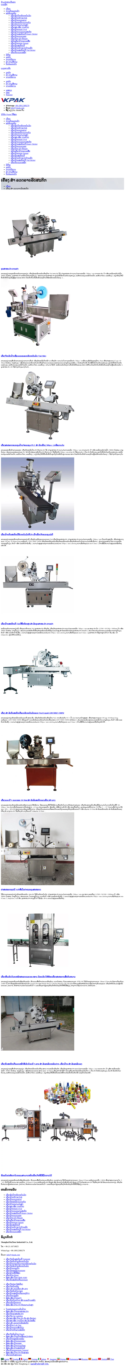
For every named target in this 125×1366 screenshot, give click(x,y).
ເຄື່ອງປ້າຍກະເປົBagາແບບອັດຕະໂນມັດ (21, 1264)
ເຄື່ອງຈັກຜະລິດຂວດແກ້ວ (21, 22)
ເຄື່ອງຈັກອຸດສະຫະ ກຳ (15, 1314)
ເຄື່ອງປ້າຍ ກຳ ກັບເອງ (19, 39)
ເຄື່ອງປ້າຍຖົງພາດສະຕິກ (15, 1330)
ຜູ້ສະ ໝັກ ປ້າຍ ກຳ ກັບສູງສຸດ (17, 1353)
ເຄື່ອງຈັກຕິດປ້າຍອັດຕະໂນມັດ (17, 1261)
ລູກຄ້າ (8, 57)
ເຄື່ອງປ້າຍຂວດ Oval (19, 29)
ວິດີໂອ (8, 55)
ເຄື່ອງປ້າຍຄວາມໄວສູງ (19, 25)
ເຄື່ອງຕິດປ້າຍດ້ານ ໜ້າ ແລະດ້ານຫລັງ (21, 1300)
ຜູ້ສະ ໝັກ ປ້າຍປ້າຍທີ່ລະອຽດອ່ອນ (19, 1336)
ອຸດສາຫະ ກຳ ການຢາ (9, 269)
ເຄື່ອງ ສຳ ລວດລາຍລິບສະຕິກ (17, 1323)
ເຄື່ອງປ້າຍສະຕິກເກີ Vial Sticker (23, 50)
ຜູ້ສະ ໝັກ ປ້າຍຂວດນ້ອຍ (16, 1346)
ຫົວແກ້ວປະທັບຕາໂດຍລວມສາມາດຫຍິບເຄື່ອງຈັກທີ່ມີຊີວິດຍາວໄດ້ (26, 1175)
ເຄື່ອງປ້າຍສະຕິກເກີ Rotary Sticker (24, 34)
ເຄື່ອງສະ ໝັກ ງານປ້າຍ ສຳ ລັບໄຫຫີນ (20, 1321)
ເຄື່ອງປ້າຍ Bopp (12, 1275)
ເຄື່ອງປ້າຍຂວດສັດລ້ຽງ (15, 1328)
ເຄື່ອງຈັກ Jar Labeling (14, 1316)
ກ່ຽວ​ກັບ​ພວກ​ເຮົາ (12, 11)
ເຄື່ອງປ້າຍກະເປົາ (12, 1268)
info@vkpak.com (17, 108)
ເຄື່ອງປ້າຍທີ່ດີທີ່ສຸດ (13, 1273)
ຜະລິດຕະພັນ (11, 13)
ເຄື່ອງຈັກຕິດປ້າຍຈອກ (14, 1291)
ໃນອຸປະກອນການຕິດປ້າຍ (16, 1309)
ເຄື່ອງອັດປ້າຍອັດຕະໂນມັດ (21, 16)
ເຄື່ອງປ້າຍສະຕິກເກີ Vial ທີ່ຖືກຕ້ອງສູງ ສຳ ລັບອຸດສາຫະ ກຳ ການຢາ (27, 624)
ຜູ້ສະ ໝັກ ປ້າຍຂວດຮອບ (16, 1341)
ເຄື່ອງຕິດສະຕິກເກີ (18, 46)
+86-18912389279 (22, 106)
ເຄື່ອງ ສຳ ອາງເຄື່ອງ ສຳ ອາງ (17, 1289)
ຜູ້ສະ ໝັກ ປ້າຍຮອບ (14, 1343)
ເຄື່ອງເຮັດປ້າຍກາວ (13, 1303)
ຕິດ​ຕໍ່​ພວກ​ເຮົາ (11, 64)
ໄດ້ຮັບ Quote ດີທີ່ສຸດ (9, 114)
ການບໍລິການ (11, 59)
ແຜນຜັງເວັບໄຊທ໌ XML (40, 1364)
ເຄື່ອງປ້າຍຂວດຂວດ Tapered (17, 1350)
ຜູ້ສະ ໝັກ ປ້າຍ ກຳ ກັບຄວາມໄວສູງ (19, 1305)
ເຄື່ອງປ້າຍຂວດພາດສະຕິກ (21, 32)
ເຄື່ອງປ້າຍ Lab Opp (13, 1325)
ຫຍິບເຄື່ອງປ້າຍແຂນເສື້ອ (20, 41)
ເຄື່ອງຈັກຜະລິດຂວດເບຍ (15, 1271)
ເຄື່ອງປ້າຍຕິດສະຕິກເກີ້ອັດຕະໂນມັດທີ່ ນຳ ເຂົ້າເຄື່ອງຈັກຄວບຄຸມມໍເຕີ (27, 534)
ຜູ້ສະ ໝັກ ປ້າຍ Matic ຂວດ (16, 1277)
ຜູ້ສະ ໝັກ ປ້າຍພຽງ (13, 1298)
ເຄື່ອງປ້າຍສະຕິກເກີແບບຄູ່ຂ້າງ (18, 1293)
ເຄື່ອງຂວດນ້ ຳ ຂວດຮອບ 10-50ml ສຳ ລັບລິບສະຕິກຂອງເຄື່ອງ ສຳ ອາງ (28, 800)
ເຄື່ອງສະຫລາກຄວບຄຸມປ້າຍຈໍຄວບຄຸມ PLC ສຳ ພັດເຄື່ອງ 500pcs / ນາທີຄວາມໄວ (32, 445)
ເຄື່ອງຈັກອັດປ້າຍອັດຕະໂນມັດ (17, 1266)
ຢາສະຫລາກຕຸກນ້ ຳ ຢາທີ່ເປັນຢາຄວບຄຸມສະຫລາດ (21, 889)
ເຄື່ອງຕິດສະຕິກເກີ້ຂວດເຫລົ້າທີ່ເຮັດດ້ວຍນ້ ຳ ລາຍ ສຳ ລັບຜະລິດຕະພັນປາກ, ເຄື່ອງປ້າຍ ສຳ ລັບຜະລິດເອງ (41, 1064)
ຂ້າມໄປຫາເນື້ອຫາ (8, 2)
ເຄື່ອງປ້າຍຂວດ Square (19, 43)
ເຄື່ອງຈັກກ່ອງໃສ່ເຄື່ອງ (14, 1284)
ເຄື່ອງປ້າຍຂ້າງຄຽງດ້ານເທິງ (21, 48)
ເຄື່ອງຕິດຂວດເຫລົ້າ (18, 52)
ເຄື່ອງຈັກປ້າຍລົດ (12, 1286)
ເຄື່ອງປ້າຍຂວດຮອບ (18, 36)
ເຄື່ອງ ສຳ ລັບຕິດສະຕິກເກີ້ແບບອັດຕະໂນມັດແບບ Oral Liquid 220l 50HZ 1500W (32, 713)
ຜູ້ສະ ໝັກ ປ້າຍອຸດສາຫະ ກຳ (17, 1311)
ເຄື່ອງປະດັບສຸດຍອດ (14, 1355)
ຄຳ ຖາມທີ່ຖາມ (11, 62)
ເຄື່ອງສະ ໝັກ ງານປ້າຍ (20, 27)
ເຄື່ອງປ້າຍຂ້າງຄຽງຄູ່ (19, 18)
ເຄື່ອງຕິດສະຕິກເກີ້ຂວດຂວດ (17, 1280)
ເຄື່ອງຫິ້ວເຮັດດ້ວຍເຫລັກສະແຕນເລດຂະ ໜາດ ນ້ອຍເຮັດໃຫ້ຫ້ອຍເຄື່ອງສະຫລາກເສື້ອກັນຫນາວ (38, 977)
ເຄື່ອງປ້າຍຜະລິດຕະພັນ (15, 1339)
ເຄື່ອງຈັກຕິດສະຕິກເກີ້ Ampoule (18, 1259)
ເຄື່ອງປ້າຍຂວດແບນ (18, 20)
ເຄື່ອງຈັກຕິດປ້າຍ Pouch (15, 1334)
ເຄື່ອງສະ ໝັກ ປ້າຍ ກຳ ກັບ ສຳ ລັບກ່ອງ (21, 1318)
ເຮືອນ (8, 9)
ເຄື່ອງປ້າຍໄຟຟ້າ (12, 1296)
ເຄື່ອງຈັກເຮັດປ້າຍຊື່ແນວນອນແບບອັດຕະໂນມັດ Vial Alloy (23, 356)
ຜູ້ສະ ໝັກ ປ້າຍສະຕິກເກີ (15, 1348)
